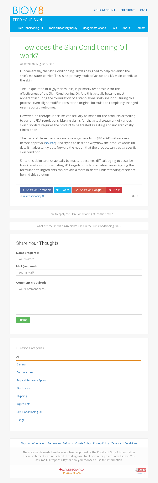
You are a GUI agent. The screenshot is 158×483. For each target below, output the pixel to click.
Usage (20, 420)
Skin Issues (23, 388)
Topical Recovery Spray (63, 28)
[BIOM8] (28, 9)
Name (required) (27, 253)
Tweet (64, 190)
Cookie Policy (83, 443)
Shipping (22, 396)
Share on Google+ (91, 190)
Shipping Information (33, 443)
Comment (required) (31, 282)
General (21, 364)
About (126, 28)
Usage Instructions (94, 28)
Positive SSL (141, 474)
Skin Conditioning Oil (30, 28)
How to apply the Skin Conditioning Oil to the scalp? (80, 214)
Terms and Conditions (124, 443)
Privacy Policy (101, 443)
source (50, 143)
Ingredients (23, 404)
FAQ (114, 28)
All (17, 356)
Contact (140, 28)
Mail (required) (26, 266)
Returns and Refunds (60, 443)
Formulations (25, 372)
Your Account (104, 10)
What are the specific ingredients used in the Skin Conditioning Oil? (78, 226)
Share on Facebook (38, 190)
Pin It (116, 190)
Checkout (127, 10)
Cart (143, 10)
